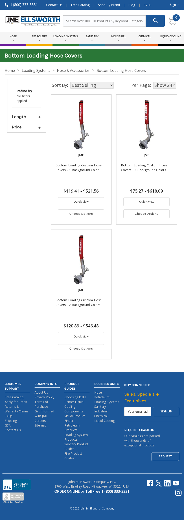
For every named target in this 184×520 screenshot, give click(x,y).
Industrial (100, 411)
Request (165, 456)
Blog (131, 5)
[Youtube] (176, 483)
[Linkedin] (167, 483)
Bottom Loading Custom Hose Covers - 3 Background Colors (144, 167)
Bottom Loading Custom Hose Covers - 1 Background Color (78, 167)
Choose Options (81, 214)
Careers (40, 420)
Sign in (174, 4)
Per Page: (141, 85)
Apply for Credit (16, 402)
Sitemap (40, 425)
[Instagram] (178, 493)
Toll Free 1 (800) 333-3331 (107, 491)
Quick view (81, 202)
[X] (159, 483)
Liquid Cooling (104, 420)
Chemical (100, 416)
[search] (155, 21)
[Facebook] (150, 483)
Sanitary (100, 406)
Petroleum (102, 397)
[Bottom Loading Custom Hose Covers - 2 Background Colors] (81, 259)
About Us (41, 392)
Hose (98, 392)
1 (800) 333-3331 (24, 4)
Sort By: (60, 85)
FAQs (9, 416)
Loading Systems (106, 402)
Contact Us (54, 5)
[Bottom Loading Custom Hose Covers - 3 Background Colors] (147, 125)
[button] (27, 116)
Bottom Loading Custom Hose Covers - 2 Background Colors (78, 302)
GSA (148, 5)
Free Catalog (80, 5)
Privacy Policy (44, 397)
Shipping (11, 420)
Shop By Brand (109, 5)
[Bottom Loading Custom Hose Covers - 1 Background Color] (81, 125)
